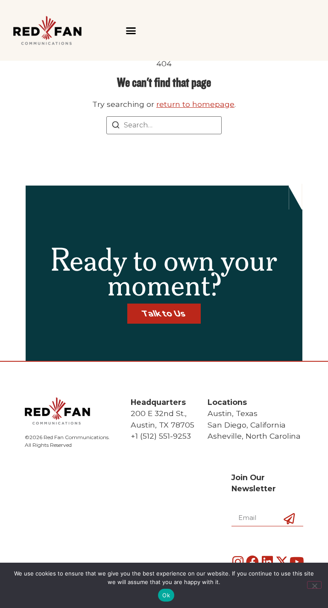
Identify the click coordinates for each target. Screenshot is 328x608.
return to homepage (195, 104)
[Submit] (289, 533)
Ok (166, 595)
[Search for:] (164, 125)
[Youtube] (297, 562)
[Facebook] (252, 562)
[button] (131, 30)
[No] (314, 585)
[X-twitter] (282, 562)
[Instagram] (238, 562)
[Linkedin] (267, 562)
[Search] (116, 126)
